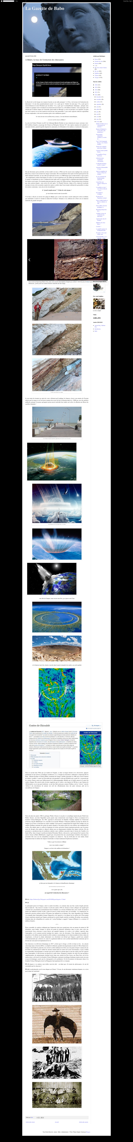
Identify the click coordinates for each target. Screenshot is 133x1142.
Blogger (88, 1132)
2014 (96, 272)
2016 (96, 267)
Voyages (97, 77)
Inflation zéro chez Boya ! (100, 223)
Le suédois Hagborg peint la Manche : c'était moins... (101, 247)
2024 (96, 90)
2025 (96, 87)
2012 (96, 277)
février (98, 121)
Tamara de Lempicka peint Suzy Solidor (101, 147)
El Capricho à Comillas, (99, 193)
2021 (96, 255)
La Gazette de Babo (44, 8)
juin (97, 111)
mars (97, 119)
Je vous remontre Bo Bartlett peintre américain (101, 178)
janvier (98, 252)
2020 (96, 257)
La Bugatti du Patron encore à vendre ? (101, 164)
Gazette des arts (98, 61)
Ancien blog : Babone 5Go (100, 326)
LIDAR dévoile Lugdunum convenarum (100, 159)
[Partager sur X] (40, 1117)
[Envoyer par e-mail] (37, 1117)
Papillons (97, 73)
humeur (96, 63)
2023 (96, 92)
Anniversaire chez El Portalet (101, 219)
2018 (96, 262)
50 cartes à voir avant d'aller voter (101, 233)
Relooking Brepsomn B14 (101, 210)
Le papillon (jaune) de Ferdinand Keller (101, 229)
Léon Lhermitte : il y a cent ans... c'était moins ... (101, 238)
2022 (96, 94)
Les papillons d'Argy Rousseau (101, 155)
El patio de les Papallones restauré (101, 197)
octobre (98, 102)
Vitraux (96, 75)
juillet (97, 109)
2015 (96, 269)
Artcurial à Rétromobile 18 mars (102, 168)
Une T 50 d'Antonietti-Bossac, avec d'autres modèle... (102, 142)
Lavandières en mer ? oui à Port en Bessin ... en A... (101, 188)
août (97, 107)
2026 (96, 85)
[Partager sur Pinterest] (43, 1117)
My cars (97, 71)
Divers (96, 59)
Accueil (57, 1122)
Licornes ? (98, 226)
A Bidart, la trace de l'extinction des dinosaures (101, 215)
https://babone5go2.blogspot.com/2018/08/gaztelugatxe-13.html (47, 899)
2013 (96, 274)
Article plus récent (30, 1122)
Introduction (98, 329)
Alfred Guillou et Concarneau (100, 242)
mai (97, 114)
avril (97, 116)
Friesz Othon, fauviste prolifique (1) (101, 206)
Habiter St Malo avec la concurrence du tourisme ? (102, 125)
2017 (96, 265)
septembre (99, 104)
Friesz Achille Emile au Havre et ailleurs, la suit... (102, 202)
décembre (98, 97)
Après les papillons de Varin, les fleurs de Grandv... (101, 172)
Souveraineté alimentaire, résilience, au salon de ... (101, 137)
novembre (98, 99)
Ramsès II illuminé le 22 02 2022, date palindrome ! (101, 130)
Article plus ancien (83, 1122)
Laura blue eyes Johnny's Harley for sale (101, 183)
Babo (96, 331)
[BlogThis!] (39, 1117)
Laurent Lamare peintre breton (102, 151)
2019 (96, 260)
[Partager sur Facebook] (41, 1117)
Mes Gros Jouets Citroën (101, 67)
